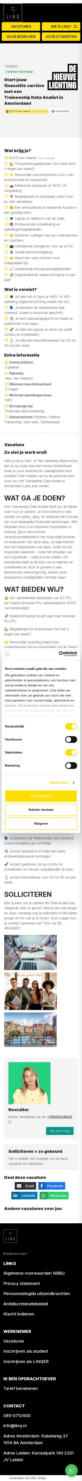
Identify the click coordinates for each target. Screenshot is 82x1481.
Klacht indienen (18, 1313)
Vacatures (21, 26)
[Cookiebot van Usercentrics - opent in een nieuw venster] (59, 654)
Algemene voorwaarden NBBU (34, 1273)
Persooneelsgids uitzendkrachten (36, 1293)
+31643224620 (59, 1117)
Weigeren (41, 823)
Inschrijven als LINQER (26, 1361)
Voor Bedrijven (21, 37)
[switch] (71, 739)
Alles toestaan (41, 796)
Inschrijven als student (25, 1351)
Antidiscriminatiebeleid (25, 1303)
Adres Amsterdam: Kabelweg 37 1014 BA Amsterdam (35, 1439)
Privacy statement (21, 1283)
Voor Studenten (61, 37)
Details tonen (59, 782)
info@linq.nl (15, 1425)
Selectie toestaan (41, 809)
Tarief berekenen (20, 1388)
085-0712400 (16, 1415)
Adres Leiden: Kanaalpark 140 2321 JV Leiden (38, 1456)
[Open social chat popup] (71, 1470)
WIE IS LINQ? (61, 26)
